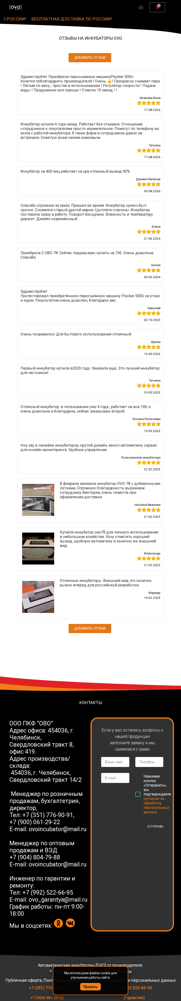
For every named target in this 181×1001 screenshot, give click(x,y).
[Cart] (157, 7)
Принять (90, 987)
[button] (90, 57)
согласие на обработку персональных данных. (156, 805)
